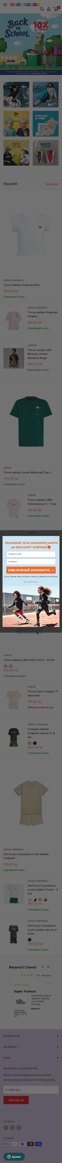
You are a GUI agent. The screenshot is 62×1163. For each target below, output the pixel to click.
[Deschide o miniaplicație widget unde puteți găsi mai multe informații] (14, 1157)
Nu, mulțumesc (31, 581)
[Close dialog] (56, 539)
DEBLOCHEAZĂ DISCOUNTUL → (31, 570)
